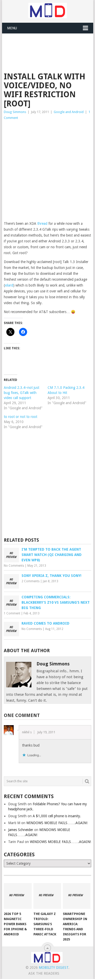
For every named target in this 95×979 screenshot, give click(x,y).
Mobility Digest (53, 967)
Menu (12, 28)
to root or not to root (20, 417)
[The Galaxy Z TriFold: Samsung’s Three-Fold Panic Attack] (47, 896)
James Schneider (20, 830)
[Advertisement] (49, 46)
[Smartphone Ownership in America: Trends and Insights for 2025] (76, 896)
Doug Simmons (15, 112)
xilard (9, 285)
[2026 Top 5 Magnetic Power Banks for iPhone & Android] (17, 896)
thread (42, 223)
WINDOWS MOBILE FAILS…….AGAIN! (56, 823)
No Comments (14, 565)
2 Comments (31, 581)
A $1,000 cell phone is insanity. (57, 816)
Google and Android (69, 112)
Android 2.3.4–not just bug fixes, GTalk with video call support (21, 393)
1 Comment (12, 613)
